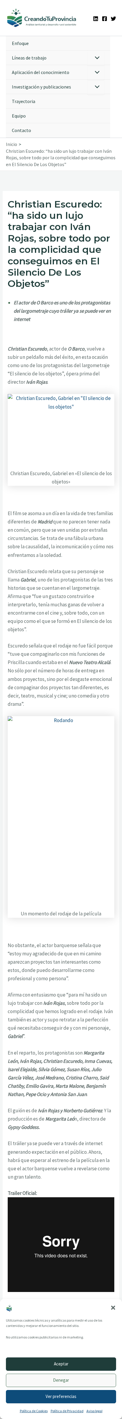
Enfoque (20, 43)
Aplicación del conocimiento (40, 72)
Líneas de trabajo (29, 58)
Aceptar (61, 1364)
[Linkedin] (95, 18)
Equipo (19, 116)
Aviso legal (94, 1411)
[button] (113, 1308)
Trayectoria (23, 101)
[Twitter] (113, 18)
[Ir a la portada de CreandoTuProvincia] (42, 18)
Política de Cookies (34, 1411)
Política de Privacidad (67, 1411)
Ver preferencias (61, 1396)
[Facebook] (104, 18)
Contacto (21, 130)
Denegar (61, 1380)
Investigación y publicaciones (41, 87)
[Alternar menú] (95, 58)
